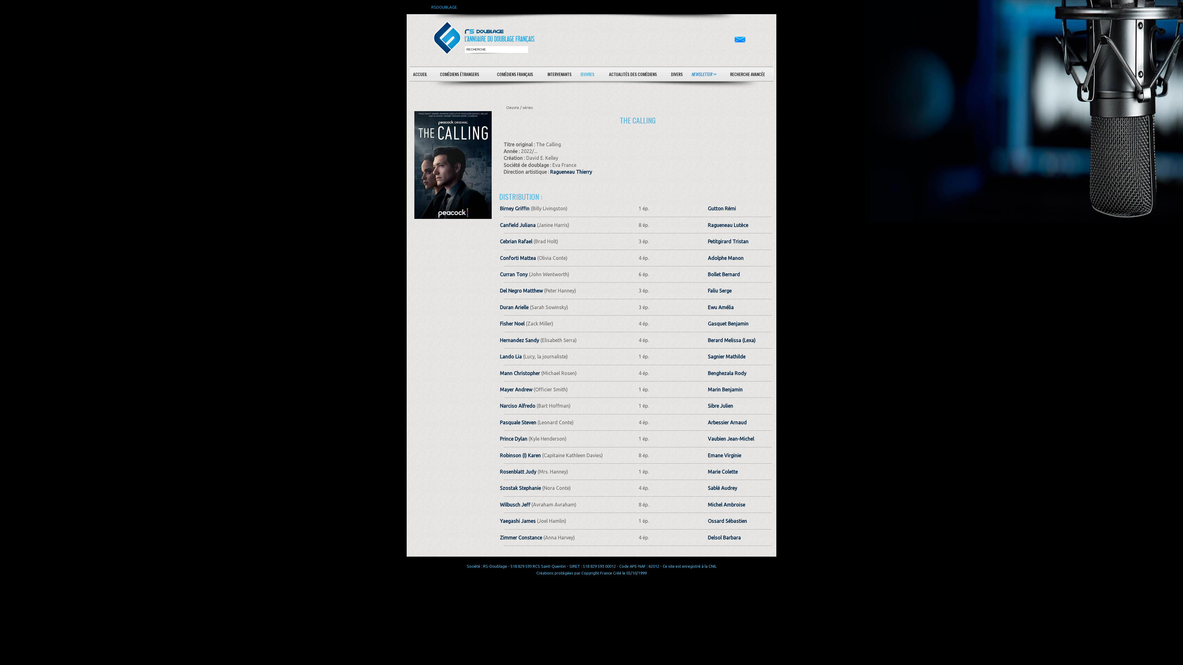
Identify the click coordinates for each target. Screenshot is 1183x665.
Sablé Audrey (722, 488)
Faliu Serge (720, 290)
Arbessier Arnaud (727, 422)
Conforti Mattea (518, 258)
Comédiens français (515, 74)
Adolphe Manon (726, 258)
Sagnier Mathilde (727, 356)
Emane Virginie (724, 455)
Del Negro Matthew (521, 290)
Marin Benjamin (725, 389)
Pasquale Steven (518, 422)
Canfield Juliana (518, 225)
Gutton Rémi (722, 208)
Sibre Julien (720, 406)
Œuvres (587, 74)
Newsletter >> (703, 74)
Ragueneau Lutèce (728, 225)
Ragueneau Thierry (571, 172)
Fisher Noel (512, 323)
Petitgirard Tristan (728, 241)
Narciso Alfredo (517, 406)
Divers (677, 74)
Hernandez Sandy (519, 340)
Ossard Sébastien (727, 521)
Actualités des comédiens (633, 74)
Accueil (420, 74)
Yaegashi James (518, 521)
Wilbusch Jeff (515, 504)
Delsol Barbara (724, 537)
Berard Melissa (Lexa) (732, 340)
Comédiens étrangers (459, 74)
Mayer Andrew (516, 389)
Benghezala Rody (727, 373)
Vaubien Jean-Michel (731, 438)
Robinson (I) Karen (520, 455)
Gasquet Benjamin (728, 323)
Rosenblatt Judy (518, 471)
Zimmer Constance (521, 537)
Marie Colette (723, 471)
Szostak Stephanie (520, 488)
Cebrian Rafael (516, 241)
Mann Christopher (520, 373)
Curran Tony (514, 274)
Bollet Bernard (724, 274)
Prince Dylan (513, 438)
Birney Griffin (515, 208)
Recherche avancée (747, 74)
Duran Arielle (514, 307)
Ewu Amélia (721, 307)
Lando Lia (511, 356)
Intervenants (559, 74)
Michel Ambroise (726, 504)
